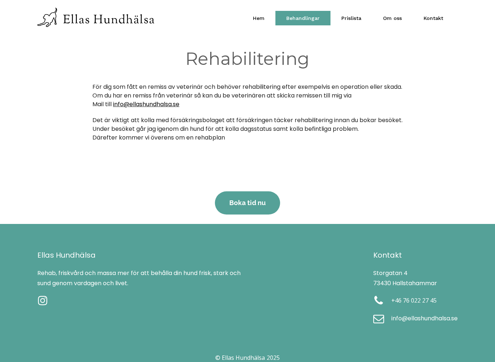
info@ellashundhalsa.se (146, 104)
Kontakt (433, 18)
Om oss (392, 18)
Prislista (351, 18)
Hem (259, 18)
